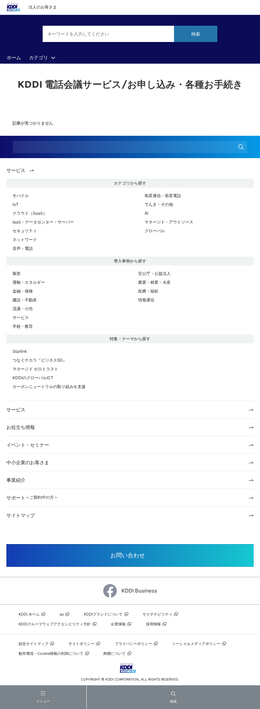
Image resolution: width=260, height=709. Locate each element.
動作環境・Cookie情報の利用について (51, 653)
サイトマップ (20, 515)
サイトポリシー (81, 643)
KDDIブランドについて (104, 614)
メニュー (43, 701)
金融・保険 (23, 291)
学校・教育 (23, 326)
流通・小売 (23, 308)
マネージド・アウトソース (169, 221)
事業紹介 (15, 480)
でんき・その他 (159, 204)
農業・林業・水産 (154, 282)
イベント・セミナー (27, 445)
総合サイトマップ (34, 643)
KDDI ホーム (30, 614)
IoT (16, 204)
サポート (32, 497)
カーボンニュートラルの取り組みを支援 (49, 386)
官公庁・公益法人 (154, 273)
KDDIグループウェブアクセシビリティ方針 (55, 624)
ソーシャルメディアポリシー (196, 643)
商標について (115, 653)
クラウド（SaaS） (30, 213)
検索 (173, 701)
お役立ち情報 (20, 427)
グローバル (155, 230)
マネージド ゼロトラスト (35, 368)
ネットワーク (25, 239)
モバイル (21, 195)
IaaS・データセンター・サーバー (43, 221)
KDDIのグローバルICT (33, 377)
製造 (17, 273)
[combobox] (130, 34)
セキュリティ (25, 230)
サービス (21, 317)
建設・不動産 (25, 299)
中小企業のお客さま (27, 462)
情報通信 (146, 299)
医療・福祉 (148, 291)
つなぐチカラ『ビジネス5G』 (40, 360)
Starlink (20, 351)
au (62, 614)
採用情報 (154, 624)
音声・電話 (23, 248)
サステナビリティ (158, 614)
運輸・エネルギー (29, 282)
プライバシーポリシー (134, 643)
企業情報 (119, 624)
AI (146, 213)
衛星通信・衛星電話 (163, 195)
